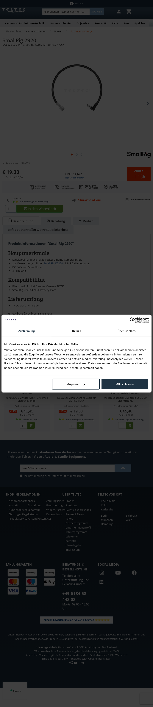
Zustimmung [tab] (26, 330)
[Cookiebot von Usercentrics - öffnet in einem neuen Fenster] (132, 320)
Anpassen (73, 384)
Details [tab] (76, 330)
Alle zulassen (125, 384)
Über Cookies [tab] (126, 330)
